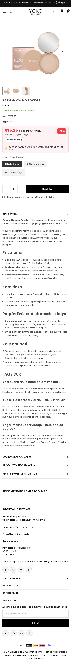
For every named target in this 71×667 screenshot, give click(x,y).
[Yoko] (35, 11)
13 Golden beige (13, 172)
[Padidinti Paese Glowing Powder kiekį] (21, 189)
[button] (62, 52)
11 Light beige (12, 163)
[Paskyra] (54, 12)
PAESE (5, 105)
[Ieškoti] (11, 12)
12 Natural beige (35, 163)
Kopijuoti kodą (14, 139)
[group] (35, 52)
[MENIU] (5, 12)
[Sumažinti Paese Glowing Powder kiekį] (6, 189)
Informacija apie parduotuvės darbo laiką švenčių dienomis (36, 561)
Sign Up (35, 623)
